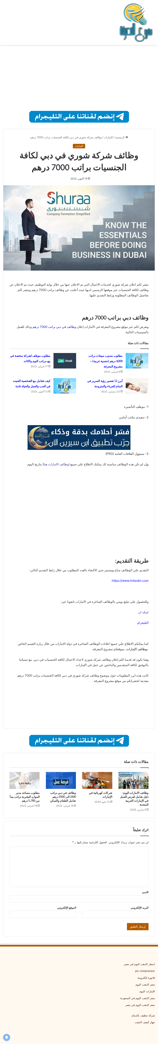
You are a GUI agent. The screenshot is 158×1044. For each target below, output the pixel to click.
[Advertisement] (79, 78)
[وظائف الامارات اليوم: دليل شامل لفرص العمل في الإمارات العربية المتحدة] (133, 780)
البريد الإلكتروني (140, 907)
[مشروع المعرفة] (135, 22)
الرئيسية (120, 137)
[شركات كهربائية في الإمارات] (97, 780)
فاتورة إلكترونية (146, 977)
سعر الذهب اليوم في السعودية (137, 998)
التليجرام (143, 623)
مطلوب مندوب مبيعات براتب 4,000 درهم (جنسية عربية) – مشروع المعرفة (105, 361)
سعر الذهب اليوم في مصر (140, 1004)
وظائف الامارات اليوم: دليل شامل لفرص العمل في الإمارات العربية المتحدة (134, 798)
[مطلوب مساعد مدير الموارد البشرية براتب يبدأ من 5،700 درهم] (24, 780)
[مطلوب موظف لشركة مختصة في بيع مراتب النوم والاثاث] (64, 360)
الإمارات (108, 137)
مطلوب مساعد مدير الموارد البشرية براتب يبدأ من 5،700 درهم (25, 796)
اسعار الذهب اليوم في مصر (139, 964)
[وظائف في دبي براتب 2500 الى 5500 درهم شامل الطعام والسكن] (61, 780)
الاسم (145, 892)
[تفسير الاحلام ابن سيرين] (79, 437)
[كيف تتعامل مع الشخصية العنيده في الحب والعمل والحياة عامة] (64, 386)
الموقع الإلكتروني (66, 907)
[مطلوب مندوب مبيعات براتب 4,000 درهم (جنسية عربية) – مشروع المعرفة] (137, 360)
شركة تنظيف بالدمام (143, 1015)
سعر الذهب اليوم (145, 984)
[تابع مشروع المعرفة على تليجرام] (79, 116)
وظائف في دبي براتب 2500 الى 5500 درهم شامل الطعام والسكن (63, 796)
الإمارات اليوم (147, 991)
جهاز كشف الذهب (145, 1022)
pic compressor (145, 970)
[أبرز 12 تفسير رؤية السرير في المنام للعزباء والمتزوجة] (137, 386)
